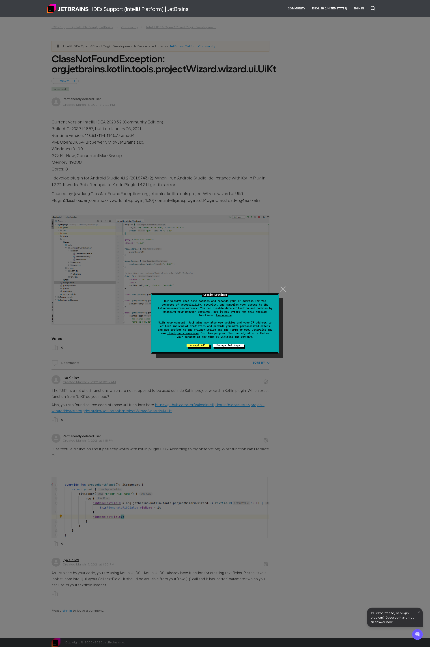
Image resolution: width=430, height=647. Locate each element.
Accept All (198, 345)
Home (68, 8)
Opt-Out (246, 337)
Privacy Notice (205, 330)
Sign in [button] (359, 8)
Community (296, 8)
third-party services (183, 333)
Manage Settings (228, 345)
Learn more (224, 315)
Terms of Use (239, 330)
